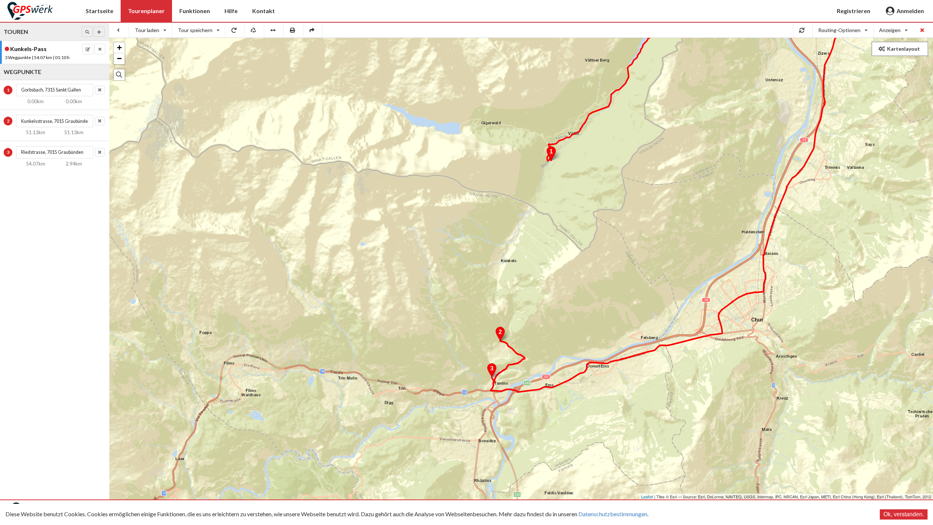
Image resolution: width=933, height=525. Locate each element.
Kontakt (263, 10)
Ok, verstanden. (903, 514)
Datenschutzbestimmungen (612, 513)
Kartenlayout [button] (903, 49)
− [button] (119, 58)
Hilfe (231, 10)
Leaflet (647, 496)
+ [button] (119, 47)
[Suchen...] (119, 74)
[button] (87, 32)
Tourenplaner (146, 10)
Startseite (99, 10)
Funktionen (194, 10)
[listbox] (150, 30)
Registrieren (853, 10)
